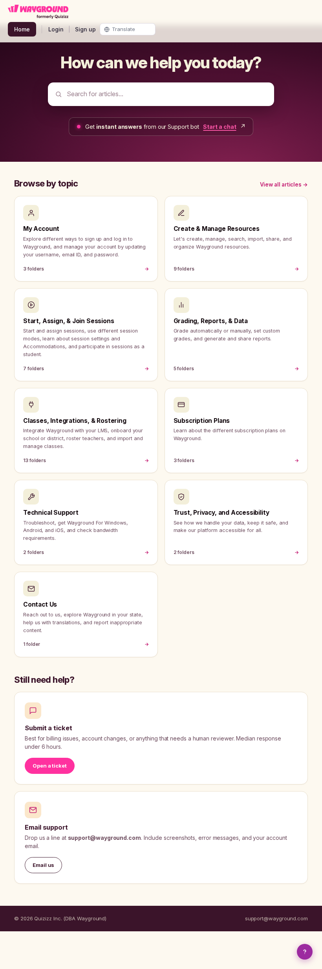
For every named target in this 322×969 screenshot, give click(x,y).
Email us (43, 865)
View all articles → (284, 184)
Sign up (85, 29)
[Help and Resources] (305, 952)
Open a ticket (50, 765)
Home (22, 29)
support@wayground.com (276, 918)
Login (56, 29)
